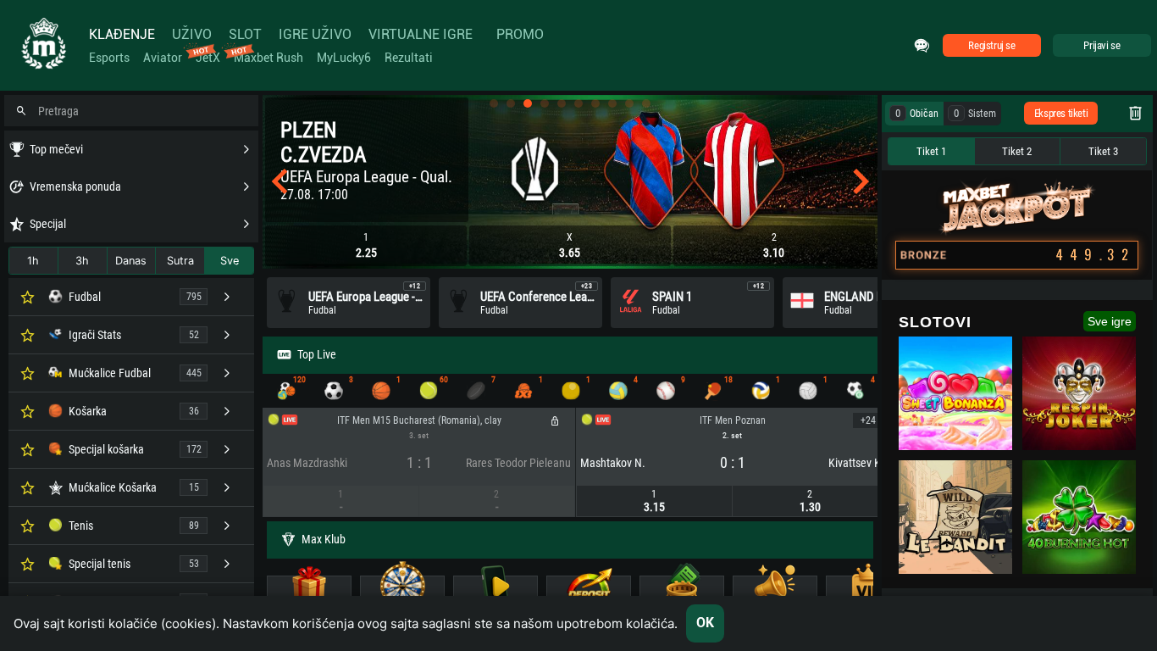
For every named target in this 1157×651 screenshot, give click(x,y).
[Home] (42, 45)
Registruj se (991, 45)
